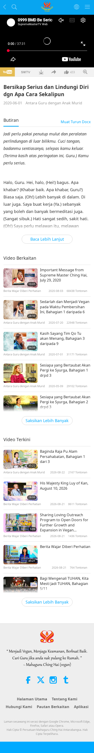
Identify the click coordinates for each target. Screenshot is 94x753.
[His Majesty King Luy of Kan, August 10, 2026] (20, 491)
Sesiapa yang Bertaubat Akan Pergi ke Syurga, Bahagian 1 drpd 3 (65, 370)
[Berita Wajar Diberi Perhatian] (20, 554)
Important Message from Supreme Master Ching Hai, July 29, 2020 (63, 275)
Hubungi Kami (19, 706)
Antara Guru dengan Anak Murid (54, 102)
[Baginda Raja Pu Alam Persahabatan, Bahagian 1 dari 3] (20, 459)
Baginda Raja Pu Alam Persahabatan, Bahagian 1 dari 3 (62, 456)
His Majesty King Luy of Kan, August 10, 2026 (64, 486)
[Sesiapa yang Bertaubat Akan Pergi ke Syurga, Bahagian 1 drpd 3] (20, 373)
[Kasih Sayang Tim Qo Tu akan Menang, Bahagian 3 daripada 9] (20, 341)
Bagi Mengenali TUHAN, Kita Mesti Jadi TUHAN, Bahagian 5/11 (64, 583)
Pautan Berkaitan (53, 706)
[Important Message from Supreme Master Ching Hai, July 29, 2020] (20, 278)
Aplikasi (81, 706)
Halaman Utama (32, 699)
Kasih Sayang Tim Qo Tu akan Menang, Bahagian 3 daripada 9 (62, 338)
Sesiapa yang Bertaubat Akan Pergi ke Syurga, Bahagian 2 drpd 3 (65, 402)
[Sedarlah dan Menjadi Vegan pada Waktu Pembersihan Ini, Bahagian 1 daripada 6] (20, 309)
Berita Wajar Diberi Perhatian (65, 546)
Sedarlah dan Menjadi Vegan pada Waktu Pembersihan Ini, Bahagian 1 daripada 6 (64, 306)
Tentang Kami (64, 699)
